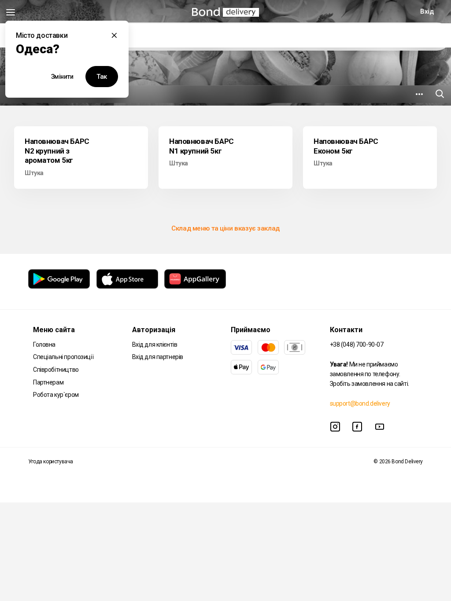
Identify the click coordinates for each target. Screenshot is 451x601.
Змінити (62, 76)
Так (101, 77)
